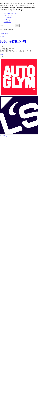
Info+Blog (7, 20)
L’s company (7, 17)
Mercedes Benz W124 (10, 13)
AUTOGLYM (8, 15)
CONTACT (7, 22)
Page (1, 54)
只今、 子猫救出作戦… (14, 42)
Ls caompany (4, 33)
